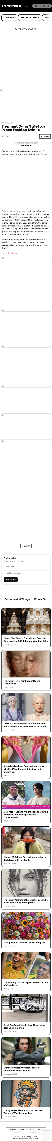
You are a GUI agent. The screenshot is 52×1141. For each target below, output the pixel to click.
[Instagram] (40, 6)
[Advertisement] (26, 61)
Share (46, 136)
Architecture (29, 17)
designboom (11, 253)
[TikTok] (48, 6)
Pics (7, 136)
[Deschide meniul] (26, 6)
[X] (44, 6)
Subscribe (11, 579)
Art (46, 17)
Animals (9, 17)
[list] (26, 17)
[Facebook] (36, 6)
